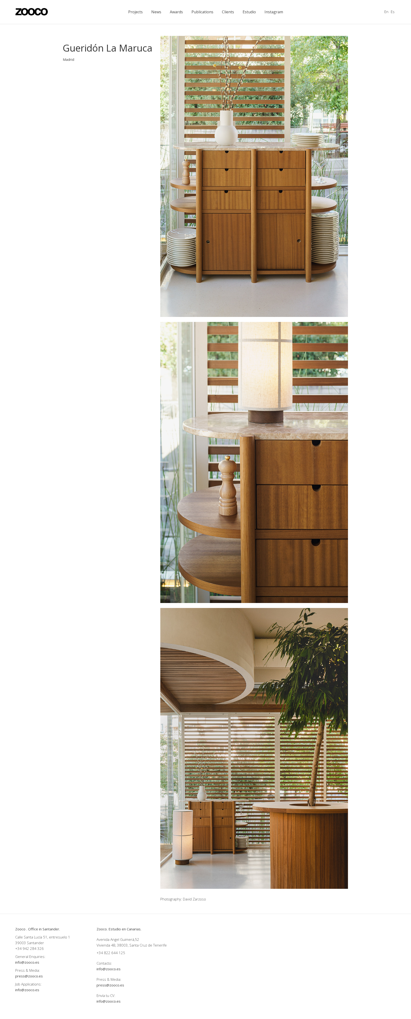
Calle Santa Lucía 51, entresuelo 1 (42, 937)
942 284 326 (33, 948)
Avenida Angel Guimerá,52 (118, 939)
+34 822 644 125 (111, 952)
